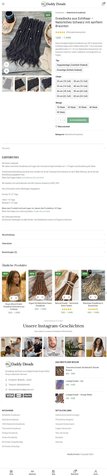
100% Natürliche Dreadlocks (13, 424)
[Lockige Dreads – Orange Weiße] (59, 398)
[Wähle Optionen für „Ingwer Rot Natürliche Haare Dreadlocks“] (38, 297)
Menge (59, 103)
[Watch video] (6, 64)
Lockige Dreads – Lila (74, 381)
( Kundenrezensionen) (76, 32)
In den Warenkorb (78, 120)
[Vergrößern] (6, 71)
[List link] (28, 379)
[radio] (72, 65)
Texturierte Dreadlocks (11, 428)
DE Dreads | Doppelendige (12, 442)
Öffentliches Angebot (64, 420)
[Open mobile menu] (3, 4)
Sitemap (59, 442)
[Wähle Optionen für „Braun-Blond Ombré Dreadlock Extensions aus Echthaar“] (11, 298)
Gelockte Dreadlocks (10, 420)
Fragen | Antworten (63, 428)
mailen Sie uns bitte (42, 211)
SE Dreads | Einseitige (11, 446)
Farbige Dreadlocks (10, 433)
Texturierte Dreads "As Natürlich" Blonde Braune (82, 368)
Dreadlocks (60, 13)
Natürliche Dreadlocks (76, 13)
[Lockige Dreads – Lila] (59, 384)
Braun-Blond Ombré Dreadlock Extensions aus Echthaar (13, 306)
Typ (57, 60)
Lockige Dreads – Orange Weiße (79, 395)
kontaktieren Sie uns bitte (32, 178)
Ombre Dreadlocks (9, 437)
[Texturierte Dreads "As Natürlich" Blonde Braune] (59, 371)
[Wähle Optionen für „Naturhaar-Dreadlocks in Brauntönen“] (91, 297)
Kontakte (59, 437)
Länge (58, 77)
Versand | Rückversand (64, 424)
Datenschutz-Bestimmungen (67, 415)
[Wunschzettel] (16, 298)
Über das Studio (62, 433)
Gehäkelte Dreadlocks (11, 415)
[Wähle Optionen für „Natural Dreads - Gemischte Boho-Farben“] (64, 297)
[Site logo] (53, 4)
